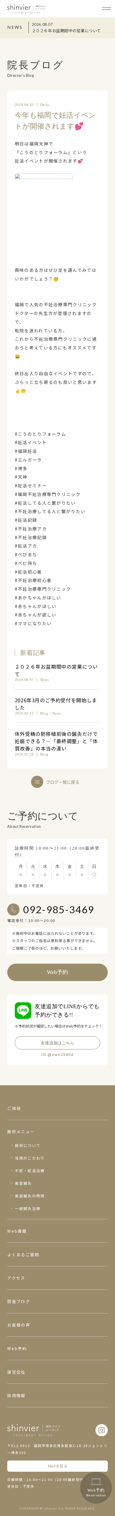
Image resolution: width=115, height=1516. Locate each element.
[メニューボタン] (106, 8)
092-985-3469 (58, 909)
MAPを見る (57, 1466)
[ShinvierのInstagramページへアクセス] (101, 1430)
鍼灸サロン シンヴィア (26, 8)
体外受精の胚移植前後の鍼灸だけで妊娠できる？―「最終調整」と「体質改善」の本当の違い (56, 741)
